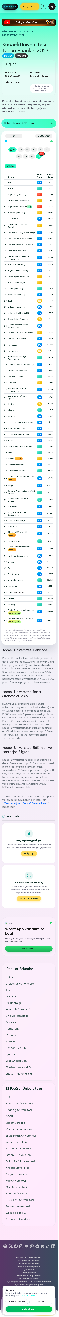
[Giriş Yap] (43, 6)
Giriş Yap (29, 853)
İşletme (10, 1054)
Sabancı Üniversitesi (19, 1193)
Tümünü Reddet (17, 1302)
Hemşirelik (12, 1028)
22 (47, 149)
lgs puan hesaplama (29, 1263)
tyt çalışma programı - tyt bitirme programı (29, 1281)
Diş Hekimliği (13, 1003)
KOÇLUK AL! (30, 6)
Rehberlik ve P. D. (16, 1048)
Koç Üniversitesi (16, 1180)
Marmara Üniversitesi (19, 1129)
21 (40, 149)
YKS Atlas (27, 31)
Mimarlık (11, 1035)
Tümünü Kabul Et (28, 1309)
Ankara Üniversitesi (18, 1168)
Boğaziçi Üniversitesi (19, 1110)
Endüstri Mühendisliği (19, 1073)
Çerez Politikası (27, 1295)
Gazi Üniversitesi (16, 1187)
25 (32, 156)
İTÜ (8, 1097)
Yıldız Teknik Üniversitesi (21, 1135)
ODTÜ (9, 1116)
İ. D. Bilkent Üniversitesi (20, 1200)
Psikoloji (11, 996)
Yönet (41, 1302)
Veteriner (11, 1041)
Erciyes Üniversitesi (18, 1206)
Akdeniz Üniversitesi (18, 1148)
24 (25, 156)
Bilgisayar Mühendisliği (20, 983)
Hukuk (9, 977)
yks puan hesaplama (28, 1260)
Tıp (8, 990)
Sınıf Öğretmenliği (17, 1016)
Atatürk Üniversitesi (18, 1219)
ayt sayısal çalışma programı (29, 1284)
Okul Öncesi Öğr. (16, 1061)
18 (21, 149)
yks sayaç (29, 1269)
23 (19, 156)
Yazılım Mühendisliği (18, 1009)
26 (38, 156)
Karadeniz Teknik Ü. (18, 1142)
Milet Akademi (10, 31)
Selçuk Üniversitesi (17, 1174)
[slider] (6, 141)
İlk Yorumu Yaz (30, 898)
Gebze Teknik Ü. (16, 1213)
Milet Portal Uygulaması (29, 1275)
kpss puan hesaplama (29, 1266)
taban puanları (29, 1272)
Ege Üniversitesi (16, 1123)
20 (34, 149)
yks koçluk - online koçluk (29, 1257)
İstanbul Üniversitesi (18, 1155)
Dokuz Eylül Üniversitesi (20, 1161)
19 (27, 149)
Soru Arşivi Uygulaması (29, 1278)
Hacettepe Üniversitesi (20, 1103)
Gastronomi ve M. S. (18, 1067)
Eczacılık (11, 1022)
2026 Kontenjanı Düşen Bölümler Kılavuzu (25, 803)
